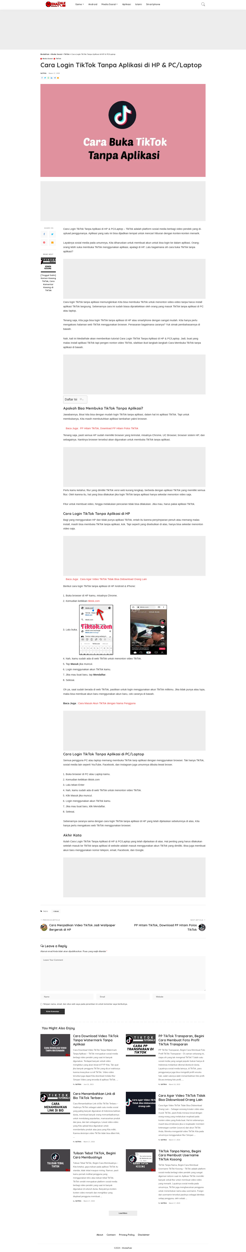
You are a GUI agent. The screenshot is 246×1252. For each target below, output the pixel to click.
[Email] (52, 242)
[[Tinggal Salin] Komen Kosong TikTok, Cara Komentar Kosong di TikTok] (48, 264)
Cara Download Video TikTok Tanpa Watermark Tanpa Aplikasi (95, 1040)
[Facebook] (44, 234)
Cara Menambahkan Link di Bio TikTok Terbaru (94, 1096)
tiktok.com (94, 601)
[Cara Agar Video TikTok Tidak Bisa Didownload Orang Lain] (141, 1103)
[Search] (203, 4)
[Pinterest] (44, 242)
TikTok (58, 58)
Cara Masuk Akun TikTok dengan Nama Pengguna (107, 703)
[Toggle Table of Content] (81, 399)
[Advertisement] (85, 30)
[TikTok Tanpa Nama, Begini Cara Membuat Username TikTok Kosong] (141, 1160)
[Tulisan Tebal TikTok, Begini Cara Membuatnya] (55, 1160)
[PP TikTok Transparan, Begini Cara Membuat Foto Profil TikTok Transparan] (141, 1045)
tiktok (56, 911)
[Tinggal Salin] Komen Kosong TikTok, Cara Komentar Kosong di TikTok (48, 283)
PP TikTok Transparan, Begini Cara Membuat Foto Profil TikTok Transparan (181, 1040)
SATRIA (43, 73)
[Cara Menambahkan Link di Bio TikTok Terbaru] (55, 1103)
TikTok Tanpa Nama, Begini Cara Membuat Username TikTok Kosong (179, 1155)
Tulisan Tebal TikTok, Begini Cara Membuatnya (94, 1155)
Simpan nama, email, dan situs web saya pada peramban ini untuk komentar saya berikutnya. (85, 1004)
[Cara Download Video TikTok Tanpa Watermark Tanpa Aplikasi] (55, 1045)
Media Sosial (48, 58)
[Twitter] (52, 234)
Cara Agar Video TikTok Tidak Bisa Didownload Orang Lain (181, 1097)
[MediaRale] (55, 4)
